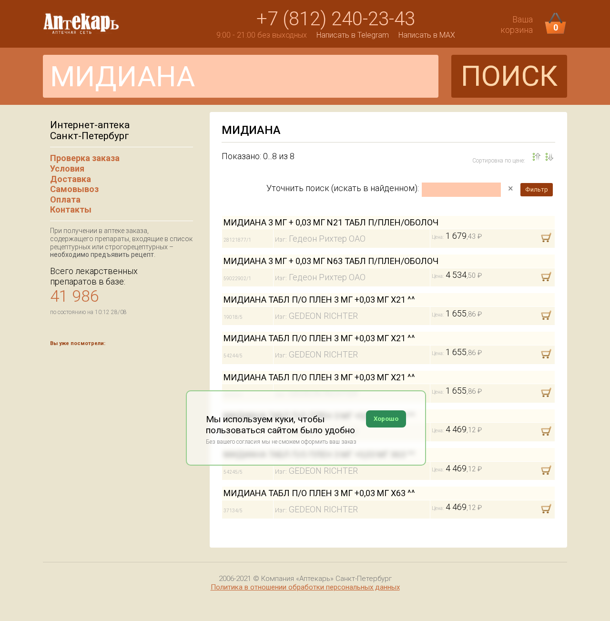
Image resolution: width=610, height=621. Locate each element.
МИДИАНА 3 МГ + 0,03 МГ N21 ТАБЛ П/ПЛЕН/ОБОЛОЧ (331, 222)
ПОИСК (509, 76)
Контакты (71, 209)
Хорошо (386, 418)
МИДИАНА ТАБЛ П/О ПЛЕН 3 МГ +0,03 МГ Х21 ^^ (319, 300)
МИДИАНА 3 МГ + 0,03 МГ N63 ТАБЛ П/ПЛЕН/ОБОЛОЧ (331, 261)
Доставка (70, 179)
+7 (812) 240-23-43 (335, 19)
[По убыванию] (536, 157)
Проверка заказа (85, 158)
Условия (67, 168)
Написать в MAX (426, 35)
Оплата (65, 199)
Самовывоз (74, 189)
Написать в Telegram (352, 35)
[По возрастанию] (549, 157)
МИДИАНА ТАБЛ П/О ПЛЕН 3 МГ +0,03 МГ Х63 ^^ (319, 493)
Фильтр (536, 189)
